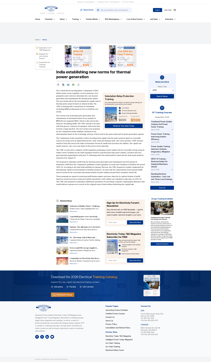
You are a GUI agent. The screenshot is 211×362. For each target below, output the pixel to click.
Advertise (169, 19)
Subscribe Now (135, 222)
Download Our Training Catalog (44, 64)
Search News (162, 96)
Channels (49, 19)
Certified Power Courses (115, 314)
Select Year (162, 86)
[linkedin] (68, 85)
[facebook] (58, 85)
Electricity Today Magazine (86, 2)
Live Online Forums (135, 19)
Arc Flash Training (113, 343)
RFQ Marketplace (112, 19)
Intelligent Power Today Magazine (108, 2)
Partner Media (92, 19)
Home (37, 19)
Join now (167, 10)
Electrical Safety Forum (115, 350)
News (62, 19)
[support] (73, 85)
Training (75, 19)
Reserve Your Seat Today (123, 126)
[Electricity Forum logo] (51, 9)
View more (73, 211)
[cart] (175, 10)
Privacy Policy (111, 324)
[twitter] (63, 85)
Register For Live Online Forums (43, 56)
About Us (109, 321)
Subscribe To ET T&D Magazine (45, 49)
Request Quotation (162, 244)
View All (162, 188)
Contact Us (110, 317)
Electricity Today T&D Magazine (118, 336)
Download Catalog (64, 295)
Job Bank (154, 19)
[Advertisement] (101, 192)
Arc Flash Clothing (128, 2)
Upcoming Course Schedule (117, 310)
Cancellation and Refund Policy (118, 328)
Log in (157, 10)
